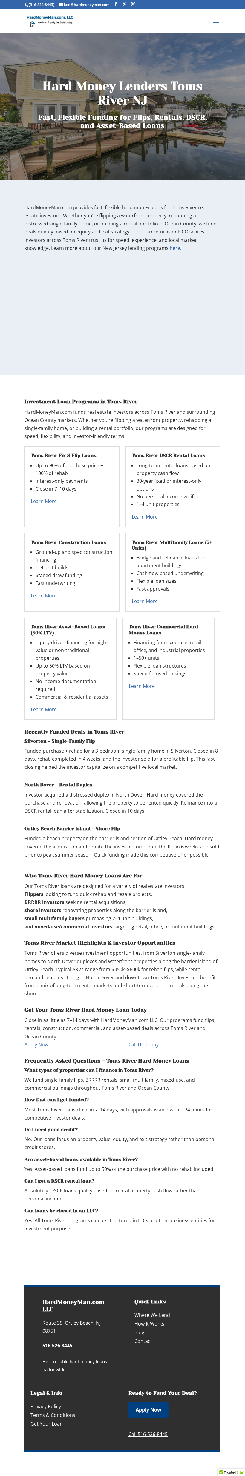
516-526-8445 (57, 1345)
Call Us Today (143, 1044)
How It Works (149, 1323)
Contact (143, 1341)
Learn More (44, 501)
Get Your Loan (46, 1423)
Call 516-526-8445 (148, 1434)
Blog (139, 1332)
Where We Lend (152, 1315)
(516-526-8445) (41, 4)
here (175, 248)
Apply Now (36, 1044)
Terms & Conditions (52, 1415)
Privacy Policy (45, 1406)
